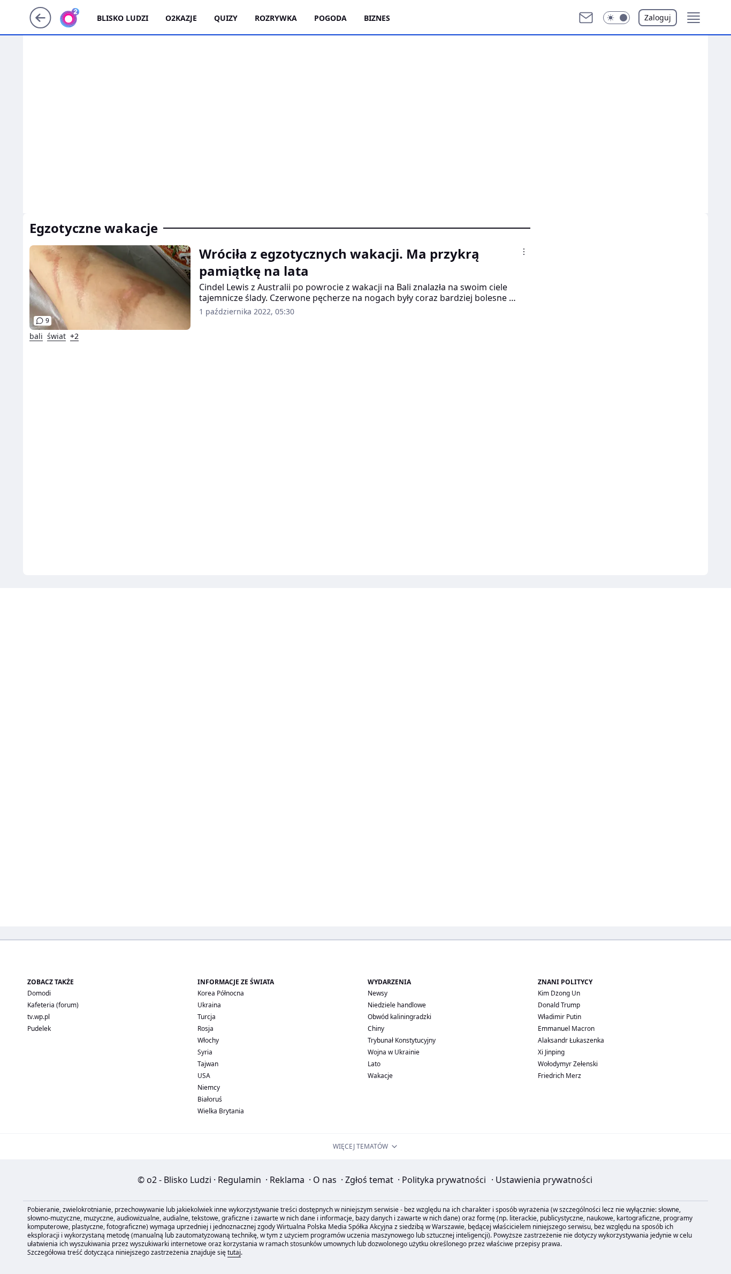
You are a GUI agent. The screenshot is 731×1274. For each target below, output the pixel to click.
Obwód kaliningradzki (399, 1016)
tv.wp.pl (38, 1016)
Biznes (377, 18)
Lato (374, 1063)
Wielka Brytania (220, 1110)
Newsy (377, 993)
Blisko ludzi (122, 18)
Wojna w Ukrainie (394, 1052)
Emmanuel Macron (566, 1028)
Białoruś (209, 1099)
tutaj (234, 1252)
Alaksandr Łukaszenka (571, 1040)
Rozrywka (276, 18)
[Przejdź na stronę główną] (40, 25)
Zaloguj (657, 17)
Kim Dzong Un (559, 993)
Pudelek (39, 1028)
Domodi (39, 993)
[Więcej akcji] (523, 251)
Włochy (208, 1040)
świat (56, 336)
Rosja (205, 1028)
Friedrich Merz (559, 1075)
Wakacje (380, 1075)
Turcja (206, 1016)
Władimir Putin (559, 1016)
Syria (204, 1052)
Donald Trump (559, 1004)
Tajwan (207, 1063)
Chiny (376, 1028)
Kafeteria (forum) (53, 1004)
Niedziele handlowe (397, 1004)
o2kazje (181, 18)
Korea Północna (220, 993)
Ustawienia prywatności (541, 1180)
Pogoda (330, 18)
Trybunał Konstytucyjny (402, 1040)
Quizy (226, 18)
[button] (616, 17)
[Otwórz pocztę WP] (586, 17)
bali (36, 336)
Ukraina (209, 1004)
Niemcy (208, 1087)
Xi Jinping (551, 1052)
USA (203, 1075)
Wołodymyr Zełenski (568, 1063)
